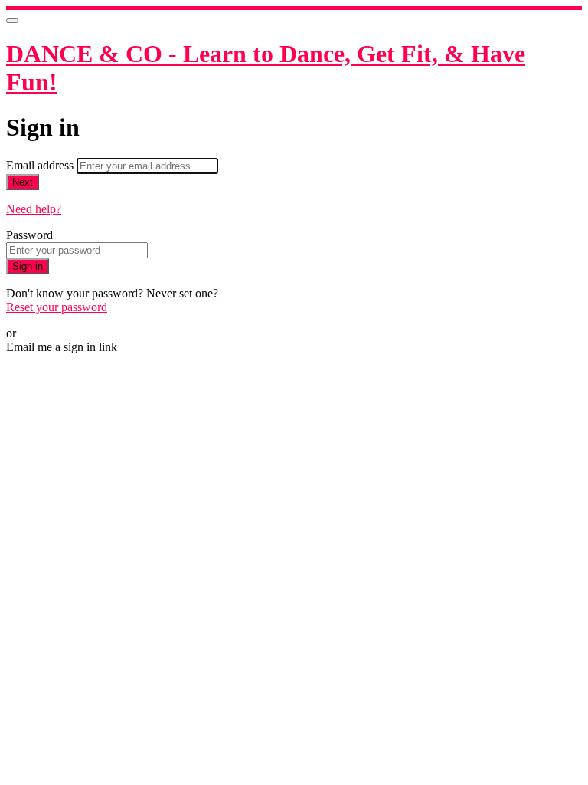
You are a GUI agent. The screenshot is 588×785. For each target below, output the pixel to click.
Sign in (27, 266)
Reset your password (56, 307)
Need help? (33, 208)
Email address (41, 165)
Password (29, 234)
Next (22, 182)
